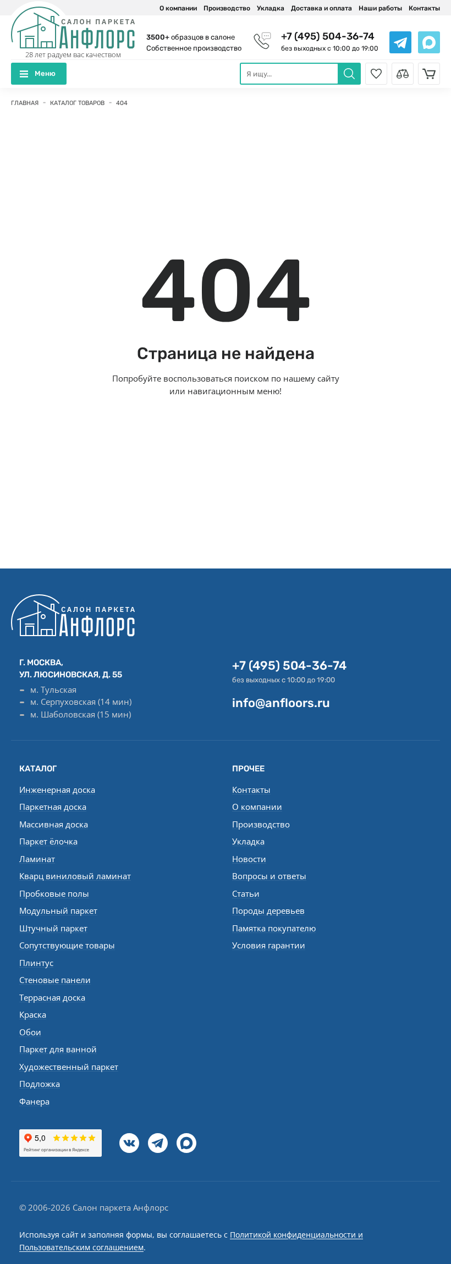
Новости (249, 858)
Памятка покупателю (274, 928)
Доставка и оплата (321, 8)
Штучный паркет (53, 928)
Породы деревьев (268, 910)
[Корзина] (429, 74)
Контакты (424, 8)
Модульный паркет (58, 910)
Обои (30, 1031)
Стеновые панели (55, 979)
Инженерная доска (57, 789)
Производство (227, 8)
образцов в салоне (190, 37)
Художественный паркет (68, 1066)
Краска (32, 1014)
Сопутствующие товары (67, 945)
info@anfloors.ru (281, 703)
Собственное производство (193, 48)
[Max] (186, 1143)
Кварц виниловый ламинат (75, 875)
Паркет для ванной (58, 1049)
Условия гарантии (268, 945)
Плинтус (36, 962)
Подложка (39, 1083)
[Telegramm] (158, 1143)
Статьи (246, 893)
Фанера (34, 1101)
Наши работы (380, 8)
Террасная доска (52, 997)
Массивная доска (53, 824)
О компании (178, 8)
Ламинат (37, 858)
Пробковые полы (54, 893)
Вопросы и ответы (269, 875)
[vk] (129, 1143)
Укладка (270, 8)
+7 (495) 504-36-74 (328, 36)
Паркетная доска (52, 806)
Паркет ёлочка (48, 841)
